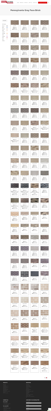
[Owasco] (25, 361)
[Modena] (35, 361)
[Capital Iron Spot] (15, 246)
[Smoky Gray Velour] (35, 171)
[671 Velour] (15, 33)
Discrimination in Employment (30, 396)
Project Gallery (28, 385)
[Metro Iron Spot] (45, 259)
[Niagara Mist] (45, 212)
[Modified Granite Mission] (45, 284)
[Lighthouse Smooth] (25, 146)
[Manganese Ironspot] (25, 183)
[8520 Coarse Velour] (35, 33)
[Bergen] (25, 348)
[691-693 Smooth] (25, 33)
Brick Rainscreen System (6, 391)
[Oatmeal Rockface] (15, 212)
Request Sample (28, 389)
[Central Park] (15, 361)
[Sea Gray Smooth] (25, 158)
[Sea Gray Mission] (45, 310)
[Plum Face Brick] (15, 271)
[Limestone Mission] (15, 297)
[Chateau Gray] (25, 284)
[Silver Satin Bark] (15, 171)
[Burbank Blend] (25, 83)
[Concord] (45, 271)
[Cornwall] (35, 323)
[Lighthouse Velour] (15, 146)
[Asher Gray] (15, 235)
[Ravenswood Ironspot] (45, 183)
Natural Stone (5, 390)
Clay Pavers (4, 388)
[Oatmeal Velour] (15, 224)
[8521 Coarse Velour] (45, 33)
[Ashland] (15, 284)
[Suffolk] (45, 348)
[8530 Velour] (35, 45)
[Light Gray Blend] (15, 198)
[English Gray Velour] (15, 108)
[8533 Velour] (25, 58)
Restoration (27, 384)
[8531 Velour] (45, 45)
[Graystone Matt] (25, 121)
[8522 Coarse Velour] (15, 45)
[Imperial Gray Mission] (15, 323)
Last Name (27, 407)
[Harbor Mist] (35, 284)
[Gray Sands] (35, 183)
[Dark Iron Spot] (45, 246)
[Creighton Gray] (35, 246)
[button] (48, 2)
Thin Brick (4, 385)
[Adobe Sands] (45, 198)
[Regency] (15, 348)
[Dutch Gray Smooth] (25, 96)
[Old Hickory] (25, 323)
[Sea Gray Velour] (35, 158)
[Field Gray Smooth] (25, 108)
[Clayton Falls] (25, 235)
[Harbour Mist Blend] (45, 121)
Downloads (27, 390)
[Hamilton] (45, 361)
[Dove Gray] (15, 259)
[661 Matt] (15, 20)
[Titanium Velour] (45, 171)
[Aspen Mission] (25, 297)
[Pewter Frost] (35, 224)
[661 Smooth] (35, 20)
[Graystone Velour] (45, 108)
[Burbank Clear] (35, 83)
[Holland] (35, 336)
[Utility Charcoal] (25, 271)
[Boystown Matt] (15, 83)
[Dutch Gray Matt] (15, 96)
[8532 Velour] (15, 58)
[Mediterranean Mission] (15, 310)
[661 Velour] (25, 20)
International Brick (5, 389)
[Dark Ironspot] (15, 183)
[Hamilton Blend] (35, 121)
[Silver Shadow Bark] (25, 171)
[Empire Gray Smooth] (45, 96)
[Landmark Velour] (45, 133)
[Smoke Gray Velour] (45, 224)
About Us (27, 387)
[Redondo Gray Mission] (25, 310)
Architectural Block (5, 387)
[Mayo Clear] (45, 146)
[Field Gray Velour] (35, 108)
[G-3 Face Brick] (25, 259)
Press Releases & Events (29, 394)
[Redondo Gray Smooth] (35, 310)
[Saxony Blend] (15, 158)
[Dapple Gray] (45, 83)
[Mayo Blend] (35, 146)
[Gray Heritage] (35, 198)
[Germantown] (25, 336)
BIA (26, 397)
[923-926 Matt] (45, 58)
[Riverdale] (15, 336)
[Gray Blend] (25, 198)
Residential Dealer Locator (29, 391)
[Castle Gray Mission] (35, 297)
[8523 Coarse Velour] (25, 45)
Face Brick (4, 384)
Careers (27, 393)
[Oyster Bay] (25, 224)
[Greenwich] (35, 348)
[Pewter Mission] (45, 297)
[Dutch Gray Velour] (35, 96)
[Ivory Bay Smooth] (25, 133)
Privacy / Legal (28, 395)
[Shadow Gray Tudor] (45, 235)
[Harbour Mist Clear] (15, 133)
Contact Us (27, 388)
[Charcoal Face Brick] (25, 246)
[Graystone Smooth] (15, 121)
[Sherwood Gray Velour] (45, 158)
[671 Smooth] (45, 20)
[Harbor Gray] (35, 259)
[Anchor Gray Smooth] (15, 70)
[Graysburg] (35, 235)
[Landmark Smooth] (35, 133)
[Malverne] (45, 323)
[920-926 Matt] (35, 58)
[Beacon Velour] (35, 70)
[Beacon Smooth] (45, 70)
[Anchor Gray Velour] (25, 70)
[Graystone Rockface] (25, 212)
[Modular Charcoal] (35, 271)
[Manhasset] (45, 336)
